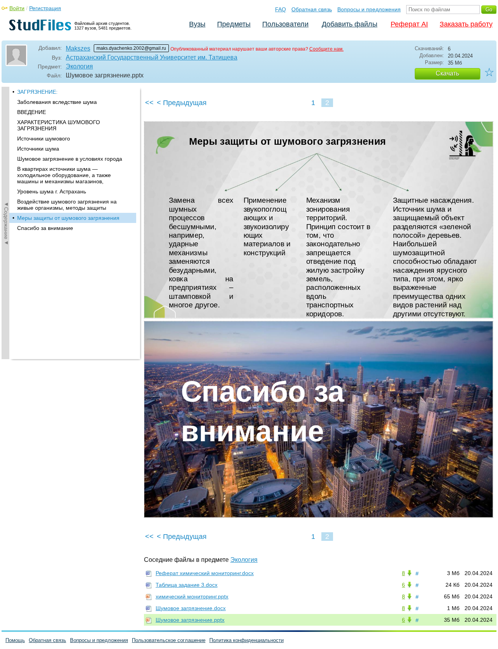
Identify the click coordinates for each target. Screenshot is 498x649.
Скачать (447, 73)
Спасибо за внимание (45, 228)
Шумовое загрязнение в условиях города (69, 159)
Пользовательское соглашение (168, 640)
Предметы (234, 24)
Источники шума (38, 149)
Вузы (197, 24)
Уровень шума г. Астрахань (51, 191)
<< (149, 103)
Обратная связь (311, 9)
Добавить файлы (349, 24)
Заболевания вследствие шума (57, 102)
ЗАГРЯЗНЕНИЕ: (37, 92)
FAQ (280, 9)
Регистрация (45, 8)
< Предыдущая (182, 103)
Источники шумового (43, 138)
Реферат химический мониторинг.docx (205, 573)
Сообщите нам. (326, 49)
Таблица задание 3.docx (186, 585)
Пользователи (285, 24)
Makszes (78, 48)
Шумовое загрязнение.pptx (190, 620)
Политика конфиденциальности (246, 640)
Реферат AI (409, 24)
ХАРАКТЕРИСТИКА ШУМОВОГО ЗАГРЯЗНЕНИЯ (58, 125)
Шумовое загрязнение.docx (191, 608)
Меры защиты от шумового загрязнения (68, 218)
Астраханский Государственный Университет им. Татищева (151, 57)
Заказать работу (466, 24)
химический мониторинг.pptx (192, 596)
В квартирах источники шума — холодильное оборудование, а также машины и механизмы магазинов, (64, 175)
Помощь (15, 640)
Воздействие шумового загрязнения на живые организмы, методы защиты (67, 204)
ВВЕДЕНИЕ (31, 112)
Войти (17, 8)
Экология (79, 66)
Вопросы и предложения (369, 9)
